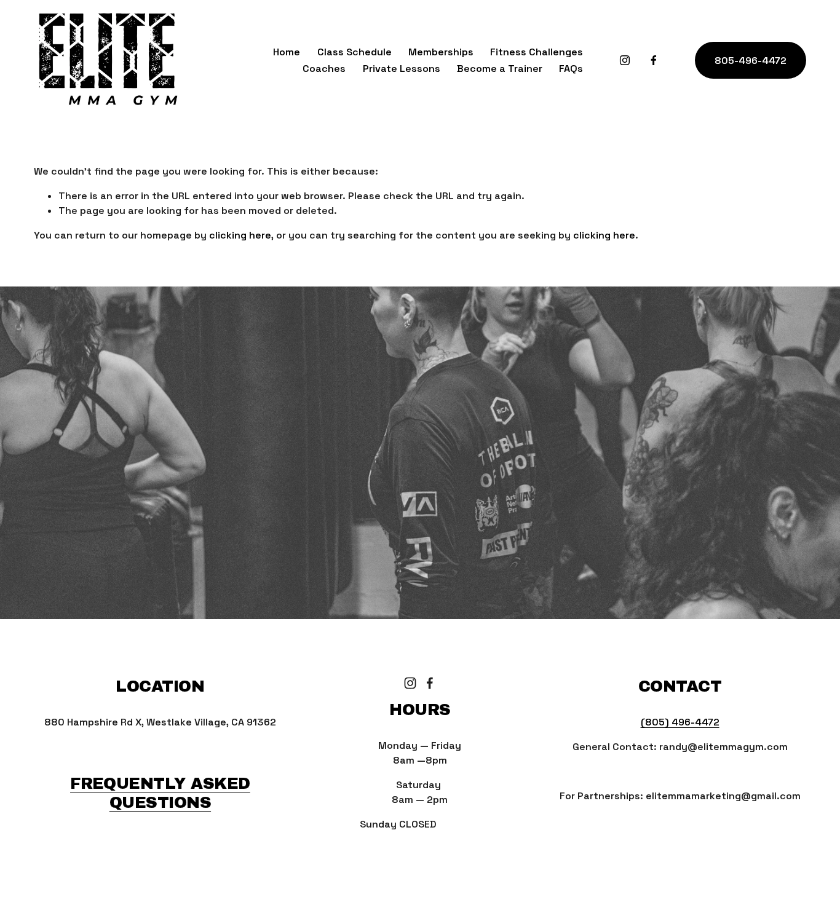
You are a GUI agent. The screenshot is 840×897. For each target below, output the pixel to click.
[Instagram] (625, 60)
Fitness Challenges (536, 51)
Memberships (440, 51)
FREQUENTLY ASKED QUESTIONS (160, 792)
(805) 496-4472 (680, 722)
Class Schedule (354, 51)
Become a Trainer (499, 68)
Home (286, 51)
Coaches (324, 68)
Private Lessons (401, 68)
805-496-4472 (751, 60)
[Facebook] (654, 60)
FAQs (571, 68)
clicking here (240, 235)
